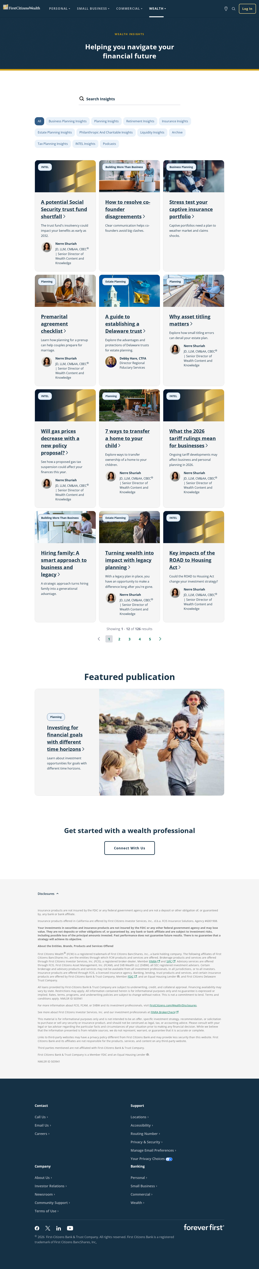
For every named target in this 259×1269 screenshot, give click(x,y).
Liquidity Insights (152, 132)
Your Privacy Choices (148, 1158)
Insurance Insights (175, 121)
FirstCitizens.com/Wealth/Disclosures (173, 1005)
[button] (98, 638)
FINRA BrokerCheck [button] (165, 1012)
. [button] (96, 1242)
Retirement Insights (140, 121)
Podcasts (109, 144)
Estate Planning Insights (55, 132)
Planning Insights (106, 121)
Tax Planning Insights (53, 144)
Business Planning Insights (68, 121)
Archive (177, 132)
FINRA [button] (155, 961)
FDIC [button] (133, 977)
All (39, 121)
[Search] (82, 99)
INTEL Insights (85, 144)
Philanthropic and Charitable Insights (106, 132)
